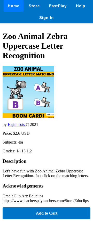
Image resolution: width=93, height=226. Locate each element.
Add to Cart (46, 213)
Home (13, 6)
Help (80, 6)
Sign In (46, 17)
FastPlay (58, 6)
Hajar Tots (17, 124)
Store (34, 6)
